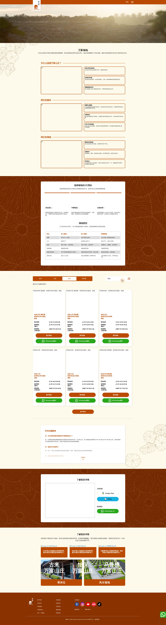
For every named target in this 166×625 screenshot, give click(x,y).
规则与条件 (88, 609)
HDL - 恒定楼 (40, 613)
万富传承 (58, 603)
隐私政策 (77, 609)
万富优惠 (58, 600)
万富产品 (39, 603)
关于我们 (39, 600)
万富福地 (39, 606)
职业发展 (58, 613)
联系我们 (86, 538)
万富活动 (58, 606)
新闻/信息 (58, 609)
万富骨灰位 (40, 609)
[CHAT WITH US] (163, 615)
